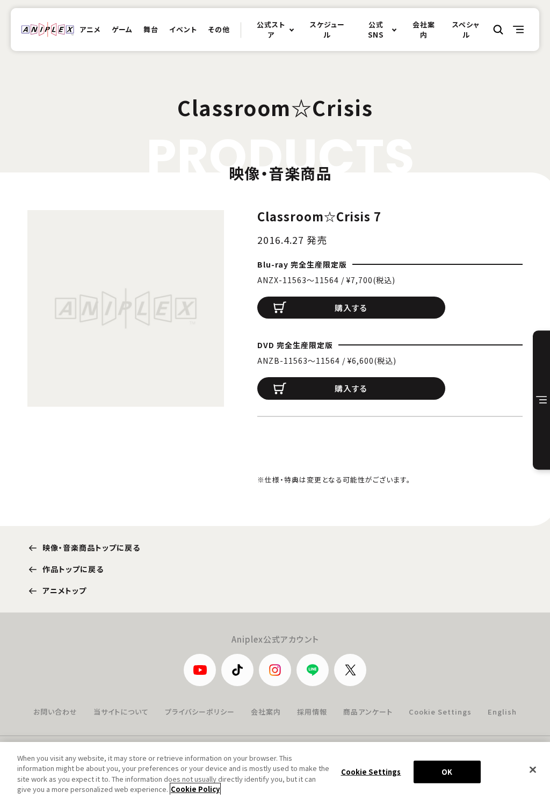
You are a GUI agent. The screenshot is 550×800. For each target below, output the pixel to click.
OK (447, 772)
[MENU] (519, 29)
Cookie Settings (440, 712)
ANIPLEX (47, 29)
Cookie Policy (195, 789)
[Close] (533, 769)
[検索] (498, 29)
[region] (275, 771)
